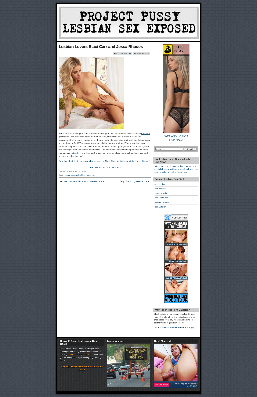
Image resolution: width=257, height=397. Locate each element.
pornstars (145, 133)
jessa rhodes (69, 175)
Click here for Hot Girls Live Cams (105, 167)
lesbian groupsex (162, 198)
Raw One (127, 53)
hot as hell (75, 153)
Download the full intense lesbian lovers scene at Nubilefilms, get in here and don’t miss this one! (104, 161)
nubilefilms (81, 175)
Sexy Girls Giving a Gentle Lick (133, 181)
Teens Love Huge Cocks (78, 354)
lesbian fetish (160, 207)
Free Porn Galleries (171, 327)
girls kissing (160, 184)
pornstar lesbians (162, 202)
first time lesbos (161, 193)
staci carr (91, 175)
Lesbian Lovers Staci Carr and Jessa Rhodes (101, 46)
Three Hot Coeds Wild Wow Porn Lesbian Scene (83, 181)
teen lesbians (160, 189)
